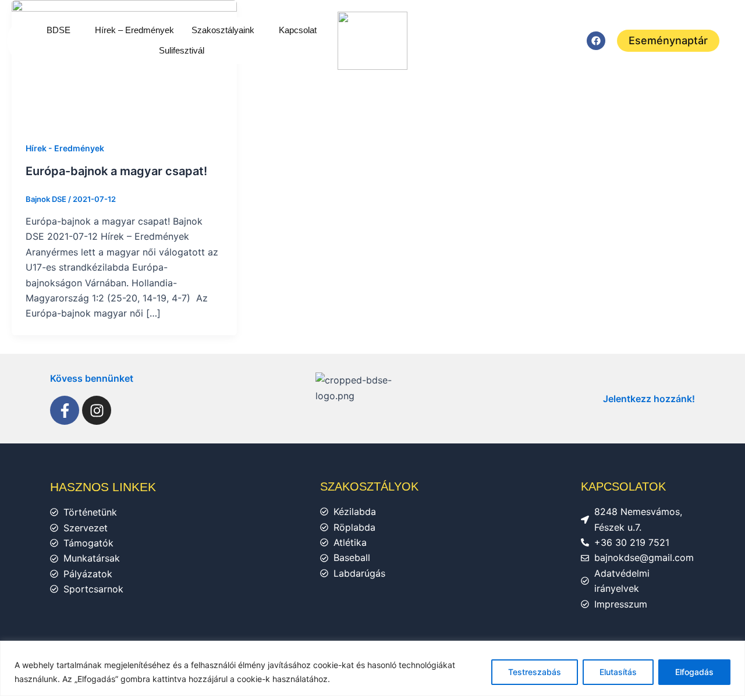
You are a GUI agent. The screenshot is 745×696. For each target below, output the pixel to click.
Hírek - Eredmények (65, 148)
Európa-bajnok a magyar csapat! (116, 171)
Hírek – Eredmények (134, 30)
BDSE (58, 30)
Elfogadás (694, 672)
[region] (372, 668)
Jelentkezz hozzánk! (649, 398)
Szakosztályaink (222, 30)
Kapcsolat (298, 30)
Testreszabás (534, 672)
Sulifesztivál (181, 50)
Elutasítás (618, 672)
